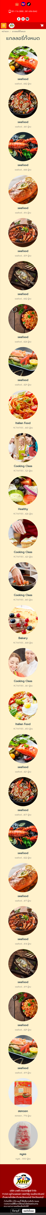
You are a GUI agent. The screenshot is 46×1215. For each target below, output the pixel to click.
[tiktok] (28, 4)
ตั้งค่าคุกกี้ (15, 1211)
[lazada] (23, 4)
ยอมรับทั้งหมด (29, 1211)
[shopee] (17, 4)
